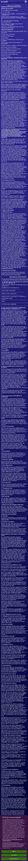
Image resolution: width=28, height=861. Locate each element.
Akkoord (14, 851)
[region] (14, 838)
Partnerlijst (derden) (6, 848)
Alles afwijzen (14, 855)
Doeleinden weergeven (14, 858)
